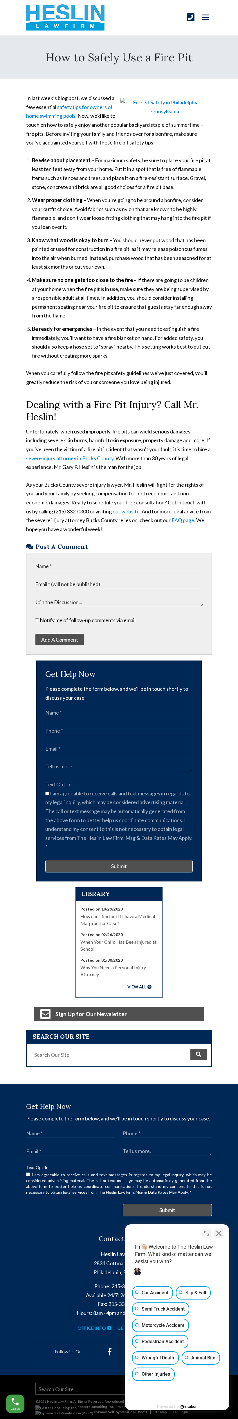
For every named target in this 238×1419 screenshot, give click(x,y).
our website (126, 511)
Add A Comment (59, 639)
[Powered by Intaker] (188, 1407)
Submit (119, 866)
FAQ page (183, 520)
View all (137, 986)
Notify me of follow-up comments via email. (88, 620)
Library (96, 894)
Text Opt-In (58, 784)
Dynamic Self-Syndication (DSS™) (120, 1412)
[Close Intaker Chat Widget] (218, 1233)
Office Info (92, 1328)
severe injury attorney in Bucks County (69, 458)
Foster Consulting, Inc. (95, 1406)
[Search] (198, 1054)
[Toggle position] (206, 1233)
